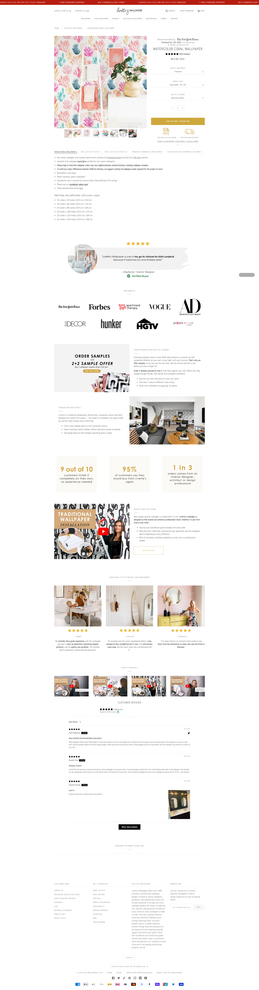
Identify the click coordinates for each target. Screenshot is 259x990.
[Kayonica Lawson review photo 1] (179, 804)
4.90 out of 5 (118, 709)
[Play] (100, 97)
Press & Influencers (101, 902)
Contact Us (58, 890)
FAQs (56, 906)
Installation (149, 550)
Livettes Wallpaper (88, 973)
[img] (74, 729)
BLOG (119, 973)
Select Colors (178, 95)
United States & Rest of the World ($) (128, 966)
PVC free (136, 157)
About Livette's (99, 890)
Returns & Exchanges (63, 910)
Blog (95, 918)
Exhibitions (97, 914)
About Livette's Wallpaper (169, 973)
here (81, 188)
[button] (172, 54)
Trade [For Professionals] (139, 973)
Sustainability (99, 906)
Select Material (177, 68)
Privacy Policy (60, 918)
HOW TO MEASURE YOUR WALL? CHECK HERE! (177, 141)
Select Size (178, 81)
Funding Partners (100, 910)
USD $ (128, 958)
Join (198, 907)
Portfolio (97, 898)
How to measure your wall (65, 898)
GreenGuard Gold (114, 157)
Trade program (99, 922)
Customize (58, 902)
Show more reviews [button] (129, 826)
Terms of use (59, 914)
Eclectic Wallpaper (73, 28)
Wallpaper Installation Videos (67, 894)
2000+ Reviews (99, 894)
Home (56, 28)
